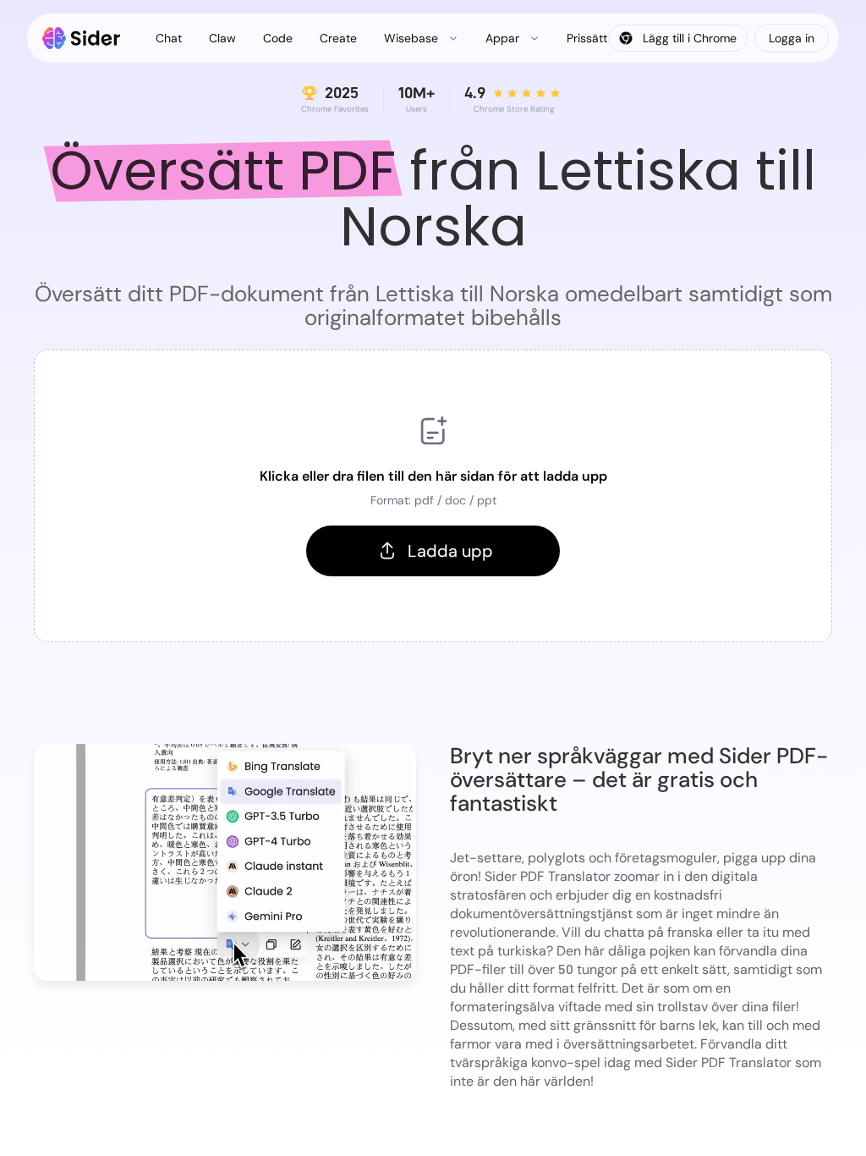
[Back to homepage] (81, 38)
